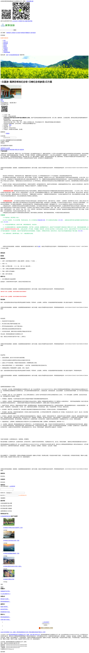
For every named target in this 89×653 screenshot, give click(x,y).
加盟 (39, 246)
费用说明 (7, 149)
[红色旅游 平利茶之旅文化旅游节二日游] (8, 525)
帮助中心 (40, 632)
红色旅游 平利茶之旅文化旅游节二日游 (13, 527)
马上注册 (7, 148)
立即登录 (3, 148)
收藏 (2, 99)
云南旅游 (13, 32)
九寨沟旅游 (33, 32)
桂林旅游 (23, 32)
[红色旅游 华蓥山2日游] (8, 576)
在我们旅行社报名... (5, 619)
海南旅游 (8, 32)
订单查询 (20, 21)
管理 (44, 632)
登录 (27, 1)
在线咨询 (21, 149)
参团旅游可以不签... (5, 591)
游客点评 (17, 149)
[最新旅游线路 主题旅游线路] (44, 78)
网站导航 (30, 21)
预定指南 (12, 149)
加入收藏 (25, 21)
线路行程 (3, 149)
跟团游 (7, 133)
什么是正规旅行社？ (6, 593)
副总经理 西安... (4, 609)
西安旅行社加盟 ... (5, 599)
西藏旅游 (27, 32)
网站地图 (31, 632)
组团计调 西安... (4, 606)
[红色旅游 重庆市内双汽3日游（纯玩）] (8, 563)
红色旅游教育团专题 (14, 54)
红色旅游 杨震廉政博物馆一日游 (11, 553)
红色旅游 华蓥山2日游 (8, 579)
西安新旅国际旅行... (5, 601)
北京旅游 (18, 32)
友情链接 (36, 632)
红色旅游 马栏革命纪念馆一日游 (11, 540)
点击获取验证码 (22, 495)
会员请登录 (12, 486)
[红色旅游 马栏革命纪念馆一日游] (8, 538)
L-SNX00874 (15, 21)
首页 (7, 54)
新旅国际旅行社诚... (5, 611)
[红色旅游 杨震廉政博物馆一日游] (8, 551)
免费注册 (31, 1)
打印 (3, 101)
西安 (10, 125)
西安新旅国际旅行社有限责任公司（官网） (19, 634)
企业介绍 (3, 632)
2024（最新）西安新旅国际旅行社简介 (19, 632)
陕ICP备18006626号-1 (35, 634)
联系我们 (7, 632)
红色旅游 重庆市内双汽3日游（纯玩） (12, 566)
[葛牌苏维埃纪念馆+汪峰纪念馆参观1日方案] (11, 98)
